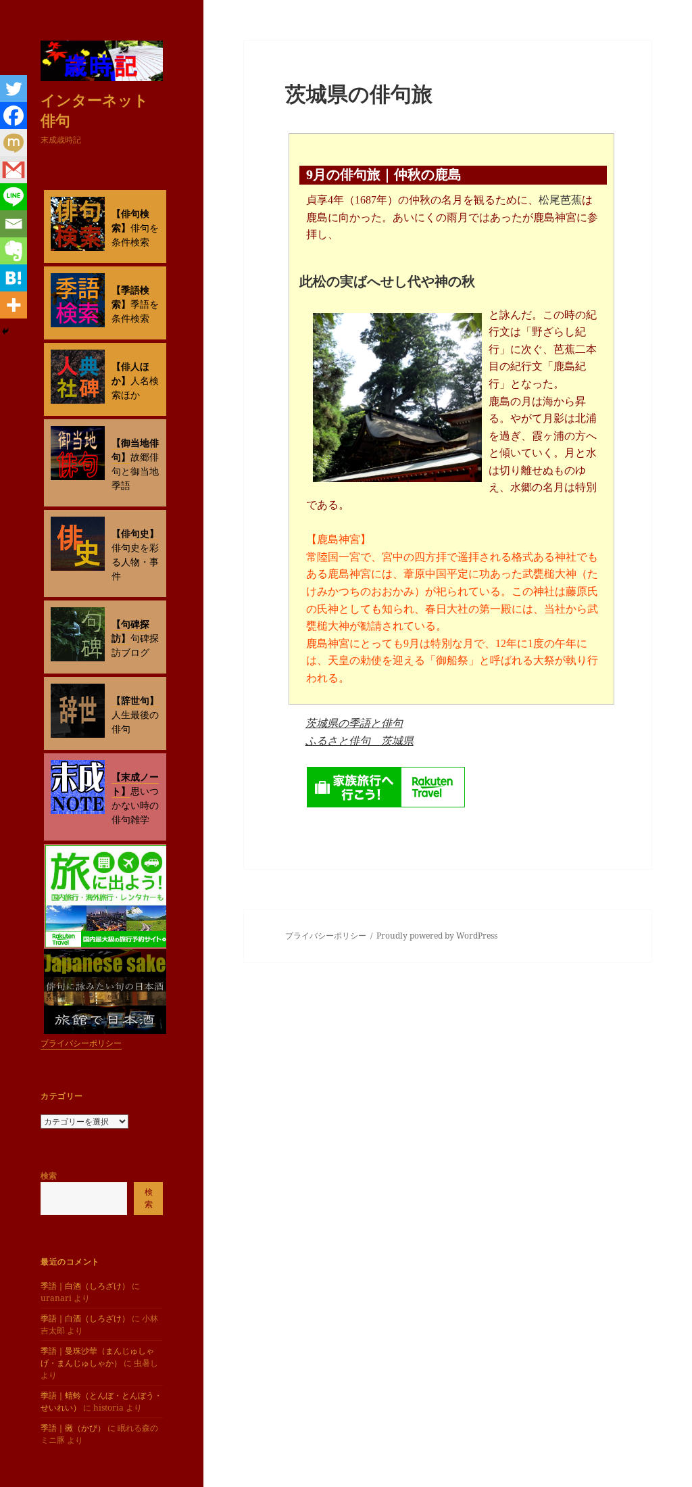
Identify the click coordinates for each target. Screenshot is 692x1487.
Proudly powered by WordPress (436, 935)
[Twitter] (13, 88)
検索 (49, 1175)
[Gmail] (13, 169)
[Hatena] (13, 277)
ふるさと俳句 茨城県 (359, 740)
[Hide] (5, 331)
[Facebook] (13, 115)
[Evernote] (13, 250)
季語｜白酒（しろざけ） (85, 1286)
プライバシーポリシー (81, 1043)
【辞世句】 (135, 700)
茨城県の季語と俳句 (354, 722)
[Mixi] (13, 142)
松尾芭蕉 (560, 200)
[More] (13, 304)
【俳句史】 (135, 533)
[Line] (13, 196)
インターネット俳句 (95, 109)
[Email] (13, 223)
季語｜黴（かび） (73, 1428)
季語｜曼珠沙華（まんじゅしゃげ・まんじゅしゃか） (97, 1357)
